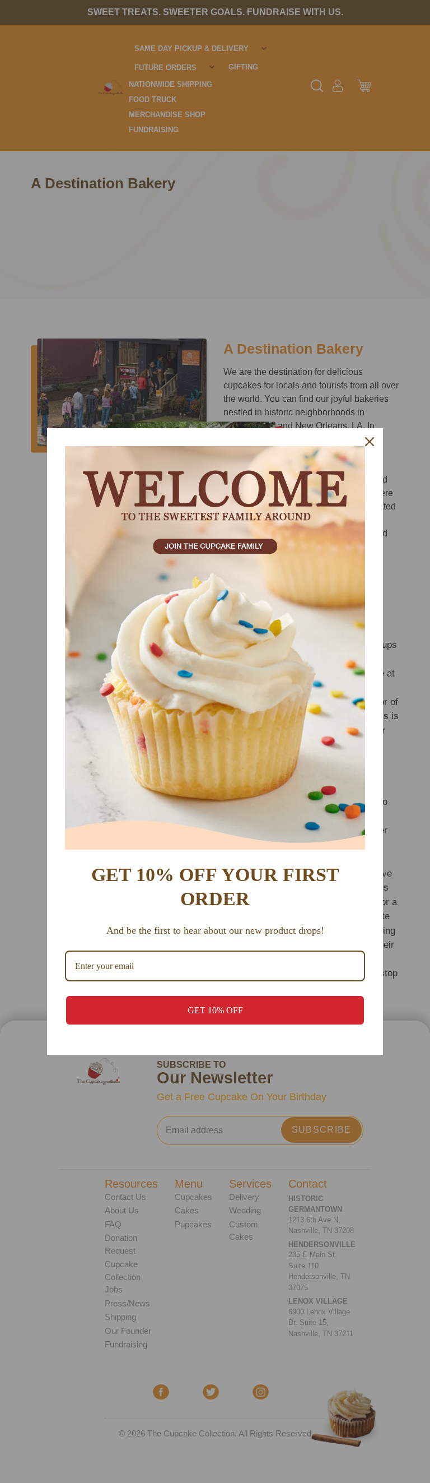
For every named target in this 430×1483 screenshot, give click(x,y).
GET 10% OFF (215, 1010)
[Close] (369, 441)
